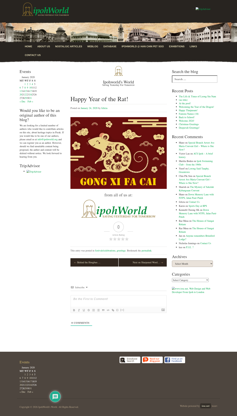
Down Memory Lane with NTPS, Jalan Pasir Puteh (196, 196)
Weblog (92, 46)
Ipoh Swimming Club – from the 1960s (196, 162)
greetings (121, 250)
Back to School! (187, 117)
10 (30, 87)
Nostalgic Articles (68, 46)
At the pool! (185, 103)
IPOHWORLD (45, 9)
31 (30, 98)
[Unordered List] (98, 310)
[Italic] (79, 310)
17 (30, 91)
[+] (122, 310)
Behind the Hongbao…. (87, 262)
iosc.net (206, 406)
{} (117, 310)
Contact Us (33, 55)
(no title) (183, 99)
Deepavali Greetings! (189, 127)
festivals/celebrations (105, 250)
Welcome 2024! (186, 120)
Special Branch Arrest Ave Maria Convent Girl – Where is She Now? (196, 146)
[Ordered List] (93, 310)
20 (21, 94)
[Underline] (83, 310)
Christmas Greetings (189, 124)
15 (25, 91)
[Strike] (88, 310)
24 (30, 94)
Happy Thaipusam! (188, 110)
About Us (43, 46)
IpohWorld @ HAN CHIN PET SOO (143, 46)
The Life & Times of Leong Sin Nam (197, 96)
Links (193, 46)
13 (21, 91)
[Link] (113, 310)
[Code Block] (108, 310)
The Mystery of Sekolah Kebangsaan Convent (196, 188)
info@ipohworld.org (47, 139)
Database (109, 46)
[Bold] (74, 310)
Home (28, 46)
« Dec (22, 101)
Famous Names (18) (189, 113)
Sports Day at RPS (198, 205)
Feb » (30, 101)
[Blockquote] (103, 310)
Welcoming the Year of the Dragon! (196, 106)
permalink (146, 250)
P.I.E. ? (189, 247)
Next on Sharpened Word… (148, 262)
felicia (104, 108)
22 (25, 94)
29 (25, 98)
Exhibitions (176, 46)
